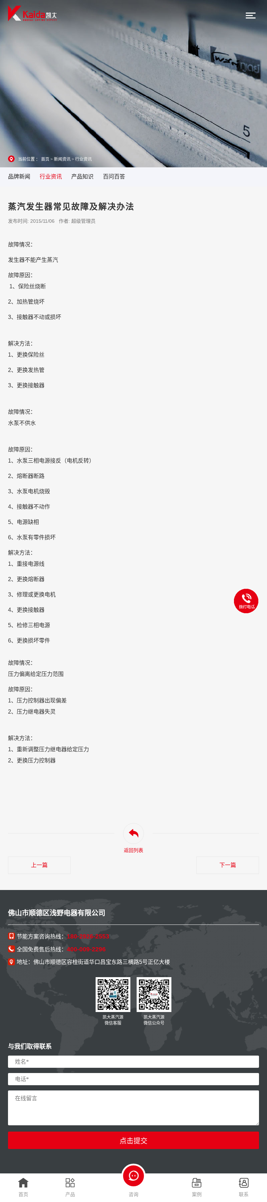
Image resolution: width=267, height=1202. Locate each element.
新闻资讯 (62, 159)
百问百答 (114, 177)
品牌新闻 (19, 177)
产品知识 (82, 177)
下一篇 (227, 865)
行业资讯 (83, 159)
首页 (45, 159)
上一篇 (39, 865)
